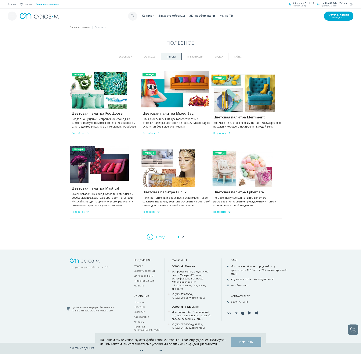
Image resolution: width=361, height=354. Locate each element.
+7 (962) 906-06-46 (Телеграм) (188, 297)
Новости (139, 302)
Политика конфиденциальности (147, 328)
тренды (171, 56)
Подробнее (78, 133)
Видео (219, 56)
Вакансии (139, 312)
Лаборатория (141, 316)
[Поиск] (132, 16)
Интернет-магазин (144, 280)
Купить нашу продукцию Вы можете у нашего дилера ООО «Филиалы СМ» (93, 309)
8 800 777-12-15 (239, 301)
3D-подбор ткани (202, 15)
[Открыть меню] (12, 16)
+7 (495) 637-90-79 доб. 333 (187, 324)
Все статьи (125, 56)
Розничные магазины (47, 4)
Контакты (12, 4)
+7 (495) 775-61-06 (182, 294)
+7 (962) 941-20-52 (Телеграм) (188, 327)
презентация (195, 56)
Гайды (238, 56)
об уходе (149, 56)
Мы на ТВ (226, 15)
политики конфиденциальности (192, 344)
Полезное (140, 307)
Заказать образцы (171, 15)
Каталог (148, 15)
